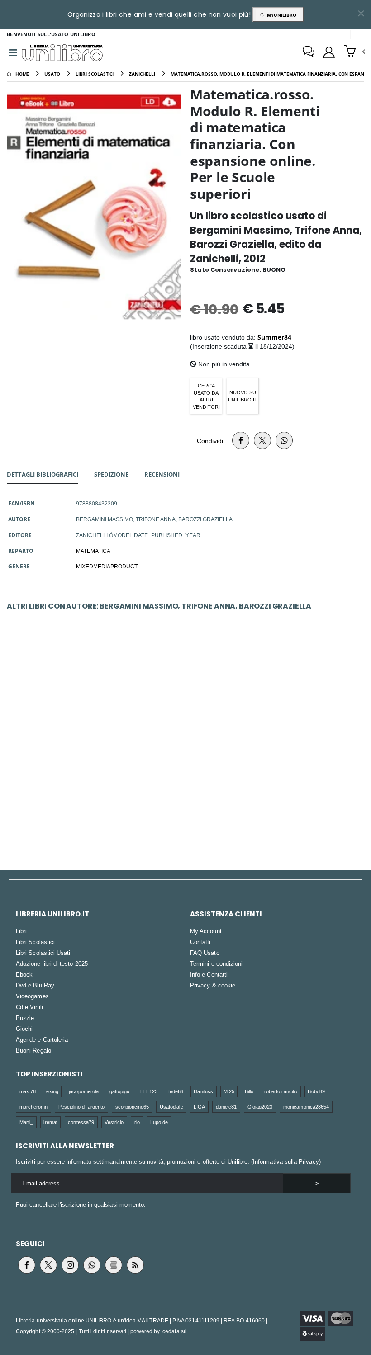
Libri (21, 931)
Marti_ (26, 1122)
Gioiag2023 (260, 1106)
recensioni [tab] (162, 474)
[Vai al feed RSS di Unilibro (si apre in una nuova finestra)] (135, 1265)
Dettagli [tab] (42, 474)
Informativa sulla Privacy (286, 1161)
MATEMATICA (93, 550)
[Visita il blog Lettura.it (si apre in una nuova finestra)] (113, 1265)
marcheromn (33, 1106)
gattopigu (119, 1091)
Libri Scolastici (35, 942)
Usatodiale (171, 1106)
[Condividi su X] (262, 440)
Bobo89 (316, 1091)
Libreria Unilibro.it (52, 914)
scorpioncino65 (132, 1106)
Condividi (210, 440)
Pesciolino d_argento (81, 1106)
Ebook (24, 974)
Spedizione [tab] (111, 474)
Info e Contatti (209, 974)
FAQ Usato (204, 953)
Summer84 (274, 337)
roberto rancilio (280, 1091)
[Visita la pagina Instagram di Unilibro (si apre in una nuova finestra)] (70, 1265)
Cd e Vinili (29, 1007)
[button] (354, 52)
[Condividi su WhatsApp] (284, 440)
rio (137, 1122)
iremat (50, 1122)
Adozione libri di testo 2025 (52, 963)
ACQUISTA (189, 812)
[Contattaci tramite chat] (308, 52)
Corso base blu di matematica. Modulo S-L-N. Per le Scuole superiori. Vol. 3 (186, 747)
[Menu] (13, 53)
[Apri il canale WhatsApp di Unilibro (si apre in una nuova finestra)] (91, 1265)
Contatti (200, 942)
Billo (249, 1091)
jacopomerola (84, 1091)
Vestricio (114, 1122)
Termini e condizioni (216, 963)
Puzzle (25, 1018)
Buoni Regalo (33, 1050)
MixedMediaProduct (107, 566)
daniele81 (226, 1106)
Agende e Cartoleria (42, 1039)
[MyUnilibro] (329, 52)
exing (52, 1091)
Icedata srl (174, 1331)
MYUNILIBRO (280, 15)
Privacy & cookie (212, 985)
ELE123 (148, 1091)
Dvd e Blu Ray (35, 985)
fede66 (175, 1091)
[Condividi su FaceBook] (240, 440)
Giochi (24, 1029)
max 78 (27, 1091)
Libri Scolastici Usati (43, 953)
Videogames (32, 996)
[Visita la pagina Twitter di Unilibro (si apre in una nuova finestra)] (48, 1265)
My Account (206, 931)
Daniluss (203, 1091)
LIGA (199, 1106)
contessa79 (81, 1122)
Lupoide (158, 1122)
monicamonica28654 (306, 1106)
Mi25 (229, 1091)
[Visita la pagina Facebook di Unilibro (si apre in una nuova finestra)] (26, 1265)
